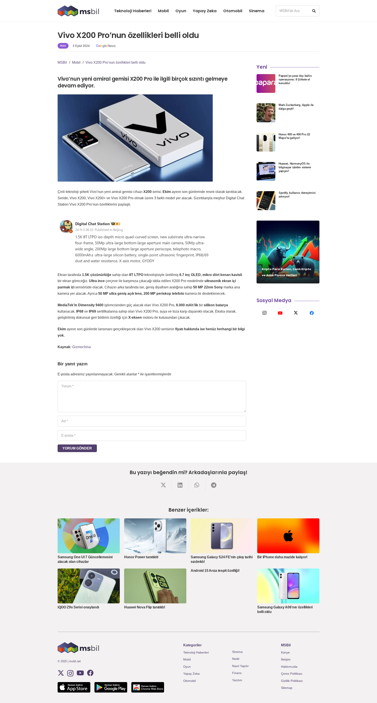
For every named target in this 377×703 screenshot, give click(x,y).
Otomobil (189, 681)
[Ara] (314, 11)
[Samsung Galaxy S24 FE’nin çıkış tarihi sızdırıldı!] (222, 535)
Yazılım (237, 680)
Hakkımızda (289, 666)
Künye (285, 652)
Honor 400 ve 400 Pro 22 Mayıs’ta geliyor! (294, 136)
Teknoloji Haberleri (196, 652)
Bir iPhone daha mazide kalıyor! (282, 557)
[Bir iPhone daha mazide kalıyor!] (288, 535)
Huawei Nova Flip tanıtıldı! (144, 607)
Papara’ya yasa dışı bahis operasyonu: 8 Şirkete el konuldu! (295, 79)
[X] (296, 313)
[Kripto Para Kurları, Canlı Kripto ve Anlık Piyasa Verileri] (288, 252)
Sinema (237, 652)
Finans (237, 673)
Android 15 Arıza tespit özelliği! (215, 570)
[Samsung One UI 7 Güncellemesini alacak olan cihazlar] (89, 535)
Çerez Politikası (291, 673)
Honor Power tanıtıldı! (141, 557)
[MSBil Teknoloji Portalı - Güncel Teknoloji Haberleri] (78, 10)
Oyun (187, 666)
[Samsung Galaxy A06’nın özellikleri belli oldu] (288, 586)
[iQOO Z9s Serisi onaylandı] (89, 586)
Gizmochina (81, 347)
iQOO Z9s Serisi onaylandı (78, 607)
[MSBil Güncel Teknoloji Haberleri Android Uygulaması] (110, 687)
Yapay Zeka (191, 673)
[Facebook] (311, 313)
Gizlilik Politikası (292, 681)
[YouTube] (280, 313)
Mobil (187, 659)
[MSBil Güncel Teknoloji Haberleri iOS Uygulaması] (74, 687)
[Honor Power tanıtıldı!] (155, 535)
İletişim (286, 659)
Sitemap (286, 687)
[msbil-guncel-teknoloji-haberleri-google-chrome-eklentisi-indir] (147, 687)
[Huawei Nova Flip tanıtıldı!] (155, 586)
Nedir (236, 658)
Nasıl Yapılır (240, 666)
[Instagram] (264, 313)
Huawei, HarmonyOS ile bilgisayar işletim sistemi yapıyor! (295, 167)
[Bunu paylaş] (163, 485)
